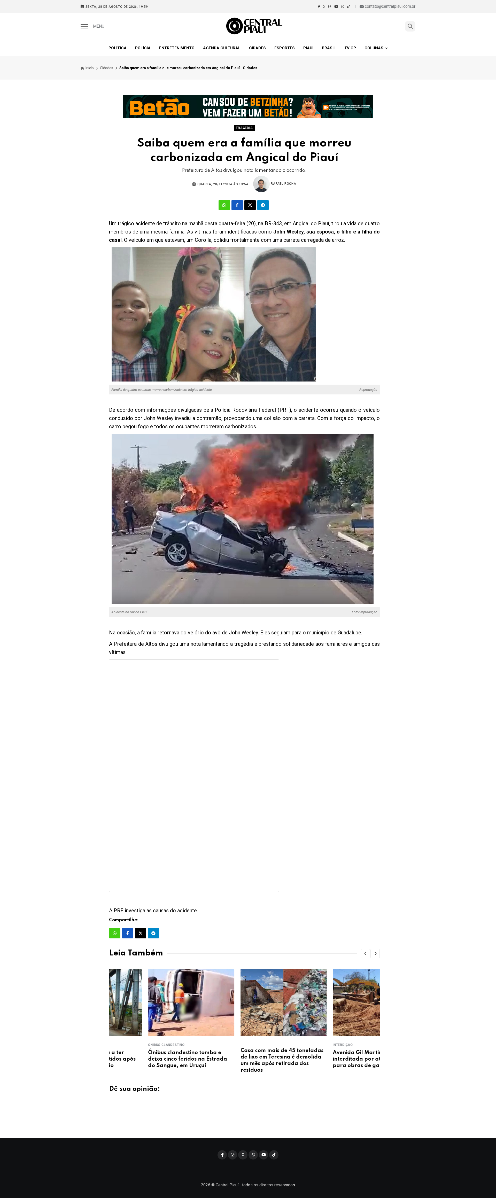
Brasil (329, 48)
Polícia (143, 48)
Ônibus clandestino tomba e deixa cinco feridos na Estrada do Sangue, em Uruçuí (148, 1059)
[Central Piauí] (254, 26)
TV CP (350, 48)
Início (89, 68)
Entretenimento (177, 48)
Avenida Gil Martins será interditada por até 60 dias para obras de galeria (329, 1059)
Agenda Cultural (222, 48)
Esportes (284, 48)
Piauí (308, 48)
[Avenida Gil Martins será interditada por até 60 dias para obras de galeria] (337, 1002)
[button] (365, 953)
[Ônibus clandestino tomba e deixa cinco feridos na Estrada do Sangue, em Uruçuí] (152, 1002)
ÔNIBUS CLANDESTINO (127, 1045)
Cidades (257, 48)
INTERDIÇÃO (304, 1045)
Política (118, 48)
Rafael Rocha (283, 183)
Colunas (374, 48)
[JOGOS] (248, 106)
